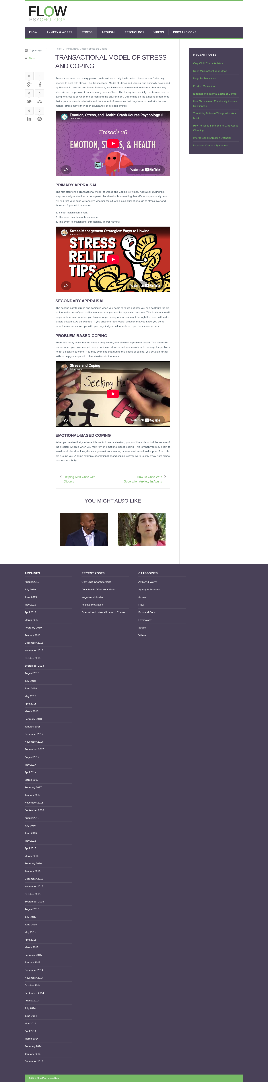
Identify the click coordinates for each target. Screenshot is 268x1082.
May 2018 (30, 696)
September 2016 (34, 810)
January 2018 (32, 726)
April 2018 (30, 703)
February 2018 (33, 718)
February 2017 (33, 787)
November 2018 (34, 650)
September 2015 (34, 901)
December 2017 (34, 734)
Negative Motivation (204, 78)
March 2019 (31, 619)
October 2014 (32, 985)
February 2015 (33, 954)
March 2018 (31, 711)
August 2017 (32, 757)
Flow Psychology (45, 1078)
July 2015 (30, 916)
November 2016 (34, 802)
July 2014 (30, 1008)
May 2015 (30, 932)
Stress (86, 32)
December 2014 (34, 970)
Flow (33, 32)
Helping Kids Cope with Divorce (79, 479)
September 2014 (34, 993)
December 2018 (34, 642)
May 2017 (30, 764)
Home (59, 49)
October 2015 (32, 894)
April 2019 (30, 612)
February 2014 (33, 1046)
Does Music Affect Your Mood (210, 70)
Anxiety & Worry (59, 32)
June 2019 (31, 597)
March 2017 (31, 779)
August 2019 (32, 581)
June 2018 (31, 688)
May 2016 (30, 840)
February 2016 (33, 863)
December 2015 (34, 878)
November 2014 (34, 977)
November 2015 (34, 886)
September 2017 (34, 749)
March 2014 (31, 1038)
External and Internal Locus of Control (215, 93)
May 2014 (30, 1023)
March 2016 (31, 856)
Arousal (108, 32)
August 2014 (32, 1000)
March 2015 (31, 947)
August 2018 (32, 673)
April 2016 (30, 848)
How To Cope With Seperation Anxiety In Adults (143, 479)
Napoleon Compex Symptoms (210, 145)
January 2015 (32, 962)
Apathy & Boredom (149, 589)
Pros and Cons (184, 32)
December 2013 (34, 1061)
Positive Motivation (204, 86)
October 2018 (32, 658)
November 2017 (34, 741)
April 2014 (30, 1031)
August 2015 (32, 909)
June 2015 (31, 924)
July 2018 (30, 680)
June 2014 (31, 1015)
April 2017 (30, 772)
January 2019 (32, 635)
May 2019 (30, 604)
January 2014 (32, 1053)
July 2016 (30, 825)
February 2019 (33, 627)
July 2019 (30, 589)
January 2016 (32, 871)
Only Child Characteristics (208, 63)
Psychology (134, 32)
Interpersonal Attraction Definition (212, 137)
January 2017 (32, 795)
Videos (159, 32)
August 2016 (32, 817)
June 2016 (31, 833)
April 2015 (30, 939)
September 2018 (34, 665)
